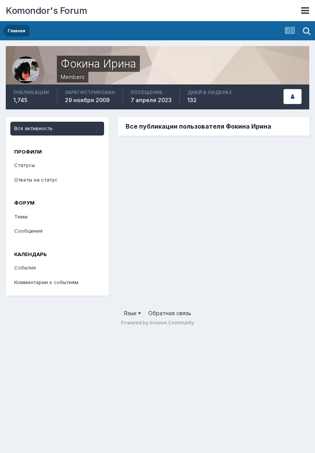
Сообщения (28, 231)
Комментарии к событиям (46, 282)
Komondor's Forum (46, 10)
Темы (21, 216)
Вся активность (33, 128)
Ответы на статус (36, 180)
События (25, 268)
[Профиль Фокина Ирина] (293, 96)
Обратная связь (169, 313)
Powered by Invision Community (157, 323)
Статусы (24, 165)
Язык (131, 313)
